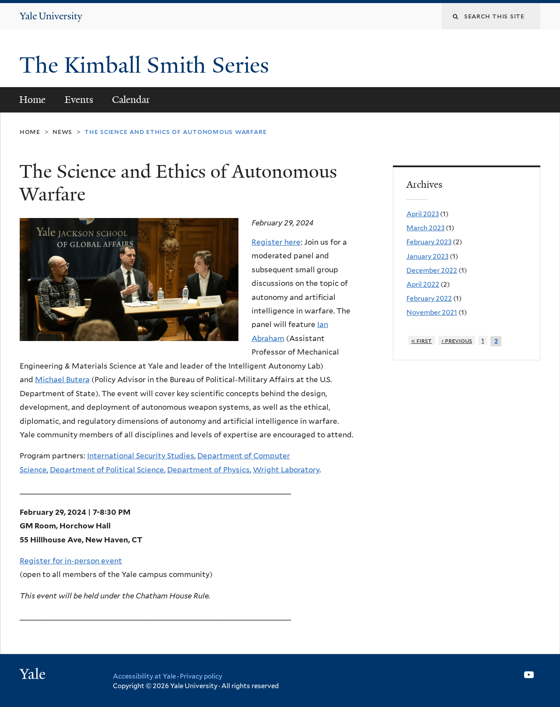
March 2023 (425, 228)
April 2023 (422, 214)
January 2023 (427, 256)
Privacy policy (201, 676)
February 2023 (429, 242)
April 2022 (422, 284)
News (62, 131)
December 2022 (431, 270)
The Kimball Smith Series (147, 65)
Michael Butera (62, 379)
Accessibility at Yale (144, 676)
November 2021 (431, 312)
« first (421, 340)
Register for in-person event (71, 560)
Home (32, 99)
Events (79, 99)
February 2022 (429, 298)
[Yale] (34, 675)
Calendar (131, 99)
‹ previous (456, 340)
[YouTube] (529, 674)
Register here (276, 242)
